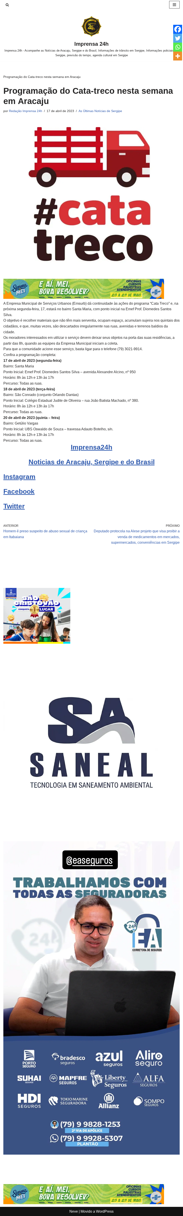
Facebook (19, 491)
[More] (177, 56)
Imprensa (86, 447)
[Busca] (7, 4)
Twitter (14, 506)
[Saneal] (91, 829)
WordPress (105, 1211)
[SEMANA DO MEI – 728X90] (83, 298)
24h (106, 447)
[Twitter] (177, 38)
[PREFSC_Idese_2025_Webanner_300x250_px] (36, 642)
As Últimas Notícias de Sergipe (100, 111)
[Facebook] (177, 29)
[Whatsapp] (177, 47)
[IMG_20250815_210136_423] (91, 1153)
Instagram (19, 476)
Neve (73, 1211)
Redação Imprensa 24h (25, 111)
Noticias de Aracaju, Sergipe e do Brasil (92, 462)
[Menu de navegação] (174, 4)
